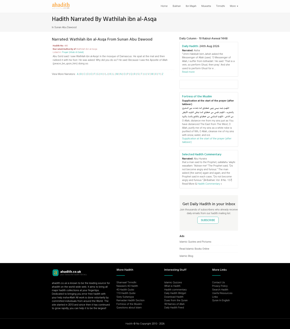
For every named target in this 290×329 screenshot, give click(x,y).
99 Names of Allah (174, 304)
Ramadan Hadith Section (130, 300)
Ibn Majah (191, 6)
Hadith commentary (175, 289)
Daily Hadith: (190, 46)
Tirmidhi (220, 6)
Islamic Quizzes (173, 282)
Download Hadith (173, 296)
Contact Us (218, 282)
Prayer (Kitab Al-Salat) (73, 52)
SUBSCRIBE (208, 220)
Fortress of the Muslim (197, 96)
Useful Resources (222, 293)
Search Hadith (220, 289)
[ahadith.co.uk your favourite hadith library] (55, 272)
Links (215, 296)
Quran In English (221, 300)
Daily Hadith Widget (175, 293)
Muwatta (206, 6)
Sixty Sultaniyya (125, 296)
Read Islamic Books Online (194, 248)
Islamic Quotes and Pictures (195, 241)
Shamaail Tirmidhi (126, 282)
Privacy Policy (220, 285)
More (233, 6)
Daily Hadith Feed (174, 307)
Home (164, 6)
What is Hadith (172, 285)
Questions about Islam (129, 307)
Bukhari (177, 6)
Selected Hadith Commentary (201, 154)
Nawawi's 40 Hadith (127, 285)
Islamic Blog (186, 255)
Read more (188, 71)
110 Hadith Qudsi (125, 293)
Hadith (129, 323)
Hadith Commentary (209, 183)
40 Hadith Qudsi (125, 289)
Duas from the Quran (176, 300)
